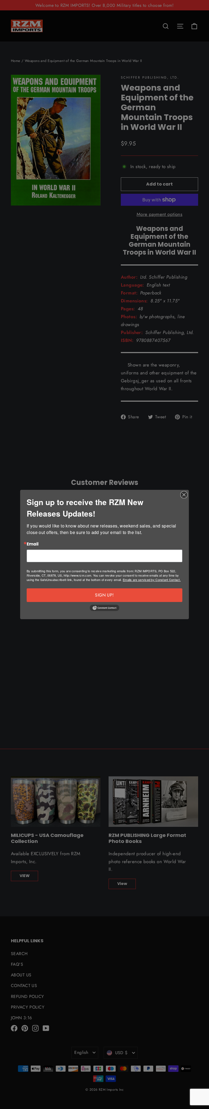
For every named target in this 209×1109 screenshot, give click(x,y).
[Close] (184, 494)
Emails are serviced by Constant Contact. (152, 579)
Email (33, 544)
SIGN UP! (104, 595)
